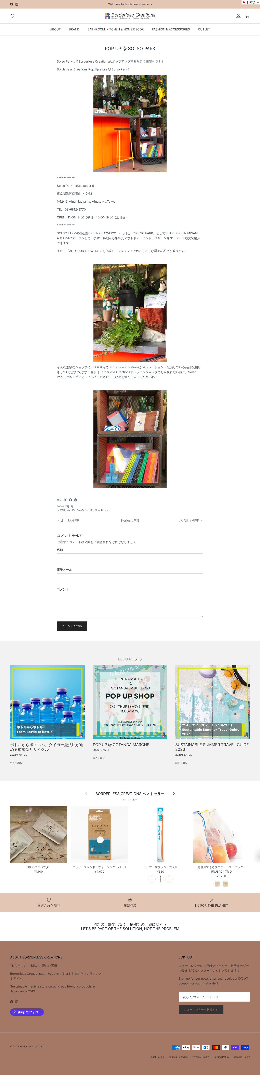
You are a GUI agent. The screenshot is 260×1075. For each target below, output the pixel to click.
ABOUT (55, 29)
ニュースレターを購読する (201, 1009)
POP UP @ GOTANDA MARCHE (121, 744)
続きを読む (16, 762)
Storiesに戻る (130, 520)
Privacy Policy (200, 1056)
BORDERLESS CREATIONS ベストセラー (130, 793)
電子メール (64, 570)
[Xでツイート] (65, 499)
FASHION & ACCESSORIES (171, 29)
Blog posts (130, 659)
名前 (60, 550)
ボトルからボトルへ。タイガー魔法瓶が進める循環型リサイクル (46, 747)
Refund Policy (221, 1056)
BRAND (74, 29)
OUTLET (204, 29)
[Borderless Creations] (130, 16)
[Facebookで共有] (70, 499)
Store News (101, 510)
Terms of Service (178, 1056)
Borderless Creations (31, 1046)
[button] (251, 2)
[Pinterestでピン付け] (75, 499)
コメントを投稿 (72, 626)
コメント (63, 589)
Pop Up (89, 510)
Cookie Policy (242, 1056)
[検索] (12, 16)
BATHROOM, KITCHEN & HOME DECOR (116, 29)
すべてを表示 (130, 799)
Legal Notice (157, 1056)
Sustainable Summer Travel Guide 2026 (212, 747)
